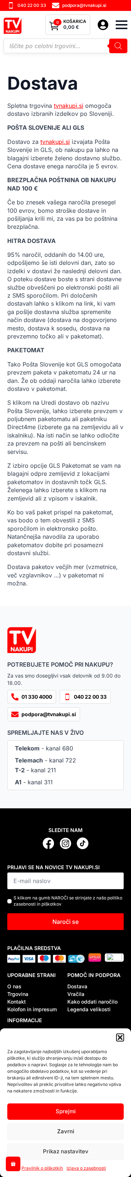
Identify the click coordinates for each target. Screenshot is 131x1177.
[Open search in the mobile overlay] (65, 46)
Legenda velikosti (89, 1009)
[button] (120, 1037)
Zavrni (65, 1131)
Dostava (77, 986)
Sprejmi (66, 1111)
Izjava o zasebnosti (86, 1168)
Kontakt (16, 1002)
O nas (14, 986)
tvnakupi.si (68, 105)
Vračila (75, 994)
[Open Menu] (121, 25)
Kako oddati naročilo (92, 1002)
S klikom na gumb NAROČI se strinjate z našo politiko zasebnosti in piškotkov (67, 901)
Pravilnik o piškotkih (42, 1168)
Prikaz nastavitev (65, 1151)
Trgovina (17, 994)
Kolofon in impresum (32, 1009)
